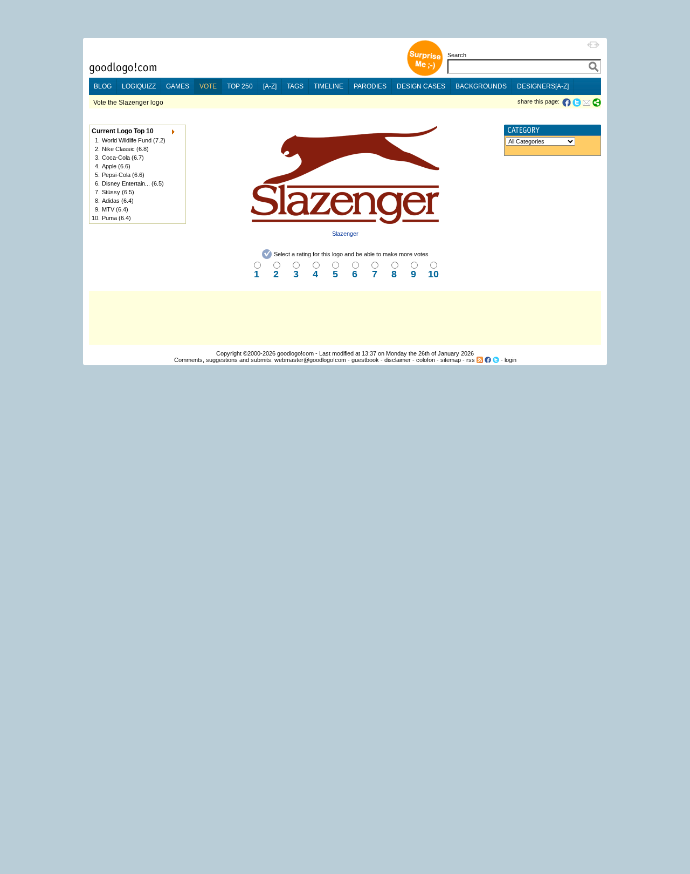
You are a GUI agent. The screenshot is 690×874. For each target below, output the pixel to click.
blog (103, 86)
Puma (109, 218)
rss (470, 360)
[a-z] (270, 86)
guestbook (365, 360)
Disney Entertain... (126, 183)
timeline (328, 86)
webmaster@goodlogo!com (310, 360)
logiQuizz (139, 86)
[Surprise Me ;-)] (424, 74)
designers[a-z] (543, 86)
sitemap (450, 360)
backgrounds (481, 86)
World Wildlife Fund (126, 140)
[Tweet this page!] (577, 102)
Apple (109, 166)
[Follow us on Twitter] (496, 360)
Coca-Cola (116, 157)
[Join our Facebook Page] (488, 360)
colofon (425, 360)
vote (208, 86)
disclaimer (397, 360)
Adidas (111, 200)
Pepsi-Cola (116, 175)
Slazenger (345, 233)
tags (295, 86)
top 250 (240, 86)
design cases (421, 86)
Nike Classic (118, 149)
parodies (370, 86)
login (510, 360)
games (177, 86)
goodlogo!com (295, 353)
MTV (108, 209)
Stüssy (111, 192)
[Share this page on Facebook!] (567, 102)
